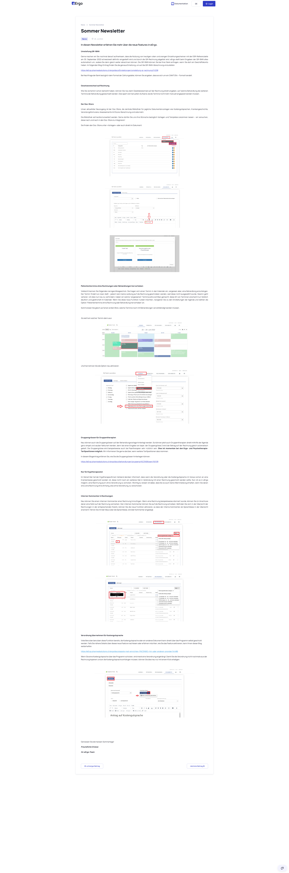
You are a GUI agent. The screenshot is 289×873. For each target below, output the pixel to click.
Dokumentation (181, 3)
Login (210, 3)
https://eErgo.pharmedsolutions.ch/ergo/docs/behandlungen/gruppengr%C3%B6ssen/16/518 (119, 461)
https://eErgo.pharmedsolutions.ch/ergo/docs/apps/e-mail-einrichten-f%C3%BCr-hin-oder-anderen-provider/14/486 (129, 651)
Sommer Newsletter (96, 25)
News (83, 25)
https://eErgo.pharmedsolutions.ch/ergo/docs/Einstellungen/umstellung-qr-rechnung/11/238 (119, 70)
